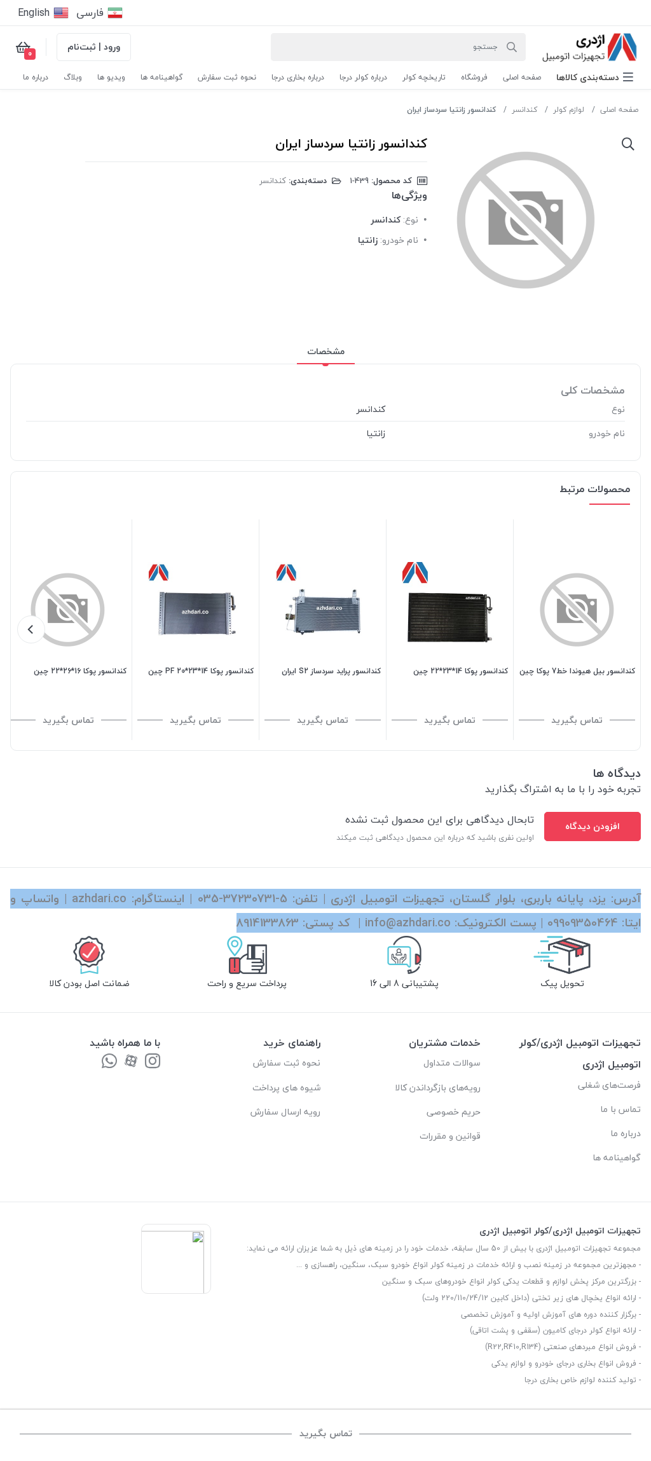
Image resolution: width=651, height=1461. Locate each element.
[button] (595, 77)
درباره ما (625, 1133)
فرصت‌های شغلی (609, 1085)
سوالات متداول (452, 1063)
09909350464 (582, 923)
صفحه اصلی (619, 109)
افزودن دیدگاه (592, 826)
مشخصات (326, 351)
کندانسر (524, 109)
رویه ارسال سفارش (285, 1112)
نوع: (410, 220)
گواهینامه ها (617, 1157)
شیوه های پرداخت (286, 1087)
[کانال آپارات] (131, 1062)
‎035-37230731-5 (242, 899)
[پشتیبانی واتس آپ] (109, 1062)
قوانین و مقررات (450, 1136)
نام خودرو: (399, 240)
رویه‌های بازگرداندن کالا (438, 1087)
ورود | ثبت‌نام (93, 47)
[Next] (31, 629)
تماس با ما (620, 1109)
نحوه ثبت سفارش (286, 1063)
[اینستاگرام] (152, 1062)
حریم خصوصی (454, 1112)
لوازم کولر (568, 109)
